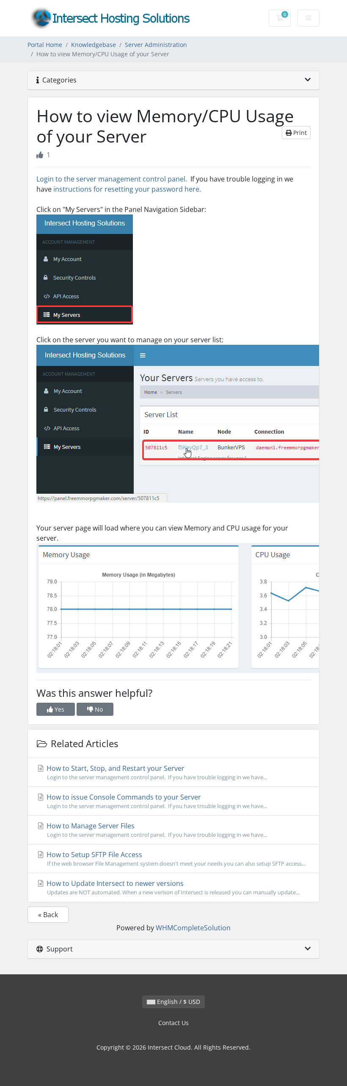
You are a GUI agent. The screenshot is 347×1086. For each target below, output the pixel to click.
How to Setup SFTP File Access (175, 858)
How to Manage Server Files (156, 830)
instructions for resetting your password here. (127, 189)
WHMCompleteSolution (193, 927)
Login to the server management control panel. (111, 179)
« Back (48, 914)
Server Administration (156, 45)
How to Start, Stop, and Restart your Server (156, 772)
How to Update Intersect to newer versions (172, 887)
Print (299, 133)
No (98, 709)
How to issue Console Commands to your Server (156, 801)
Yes (58, 709)
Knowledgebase (93, 45)
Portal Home (45, 45)
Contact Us (173, 1023)
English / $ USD (177, 1002)
